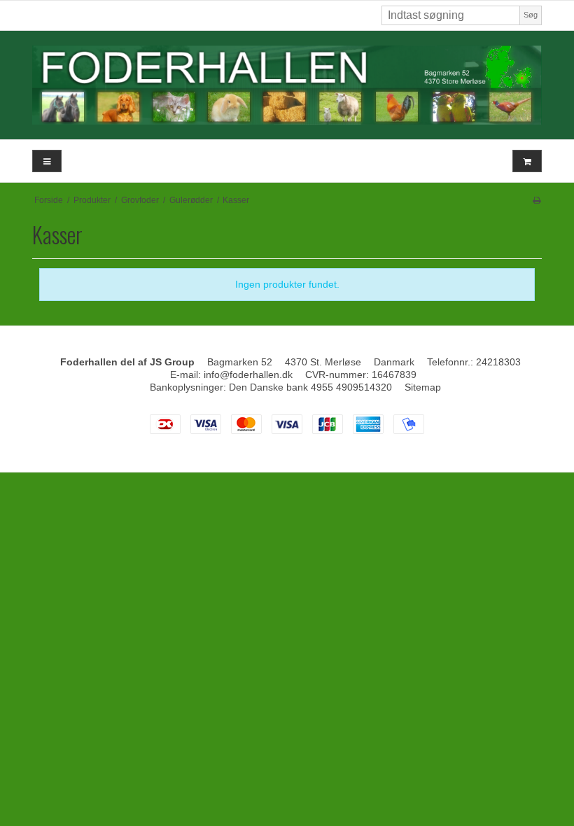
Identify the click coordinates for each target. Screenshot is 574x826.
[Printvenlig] (536, 200)
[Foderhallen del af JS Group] (287, 85)
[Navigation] (47, 161)
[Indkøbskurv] (527, 161)
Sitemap (423, 387)
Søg (531, 14)
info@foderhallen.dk (248, 374)
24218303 (498, 362)
